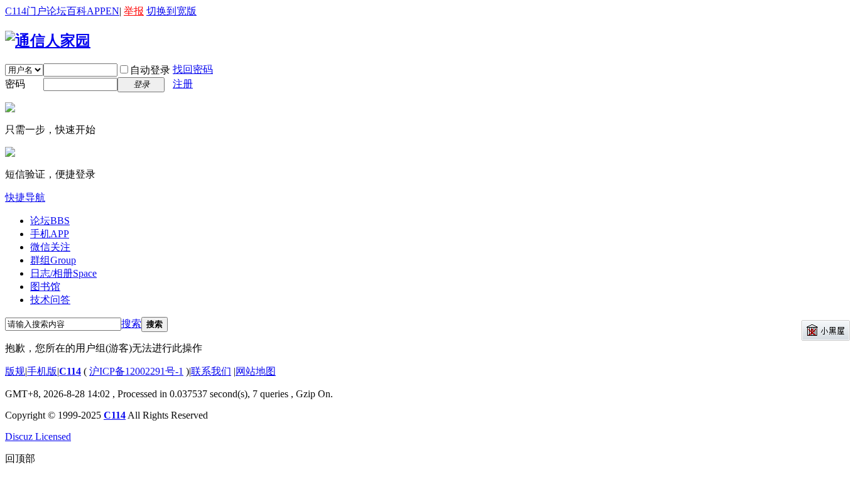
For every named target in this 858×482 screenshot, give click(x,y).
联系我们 (211, 371)
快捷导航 (25, 197)
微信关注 (50, 247)
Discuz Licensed (38, 436)
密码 (15, 83)
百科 (77, 11)
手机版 (42, 371)
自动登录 (150, 70)
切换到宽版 (171, 11)
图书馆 (45, 286)
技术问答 (50, 299)
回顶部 (20, 458)
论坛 (56, 11)
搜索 (131, 323)
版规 (15, 371)
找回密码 (193, 69)
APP (96, 11)
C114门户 (25, 11)
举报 (134, 11)
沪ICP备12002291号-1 (136, 371)
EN (112, 11)
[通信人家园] (47, 41)
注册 (183, 83)
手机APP (49, 233)
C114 (70, 371)
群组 (53, 260)
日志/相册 (63, 273)
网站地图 (256, 371)
